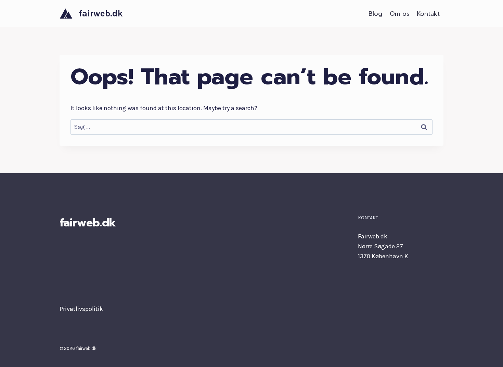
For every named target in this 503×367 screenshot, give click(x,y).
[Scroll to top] (487, 354)
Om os (400, 13)
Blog (375, 13)
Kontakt (428, 13)
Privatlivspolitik (81, 309)
